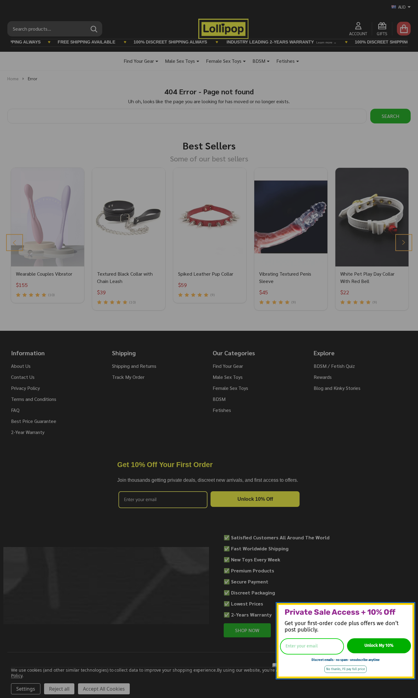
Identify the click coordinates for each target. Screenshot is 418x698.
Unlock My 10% (379, 645)
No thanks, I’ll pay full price (345, 669)
